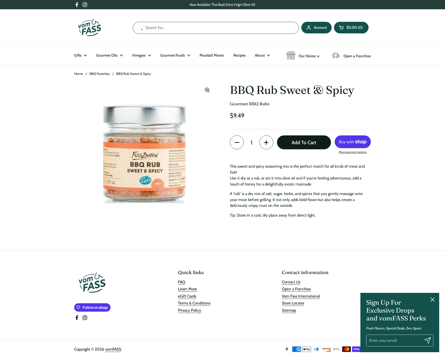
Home (78, 74)
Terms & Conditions (194, 303)
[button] (351, 27)
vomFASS (113, 349)
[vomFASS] (89, 27)
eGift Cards (187, 296)
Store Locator (293, 303)
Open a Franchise (296, 289)
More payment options (353, 152)
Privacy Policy (189, 310)
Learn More (187, 289)
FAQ (181, 282)
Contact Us (291, 282)
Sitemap (289, 310)
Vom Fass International (301, 296)
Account (320, 27)
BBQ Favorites (99, 74)
